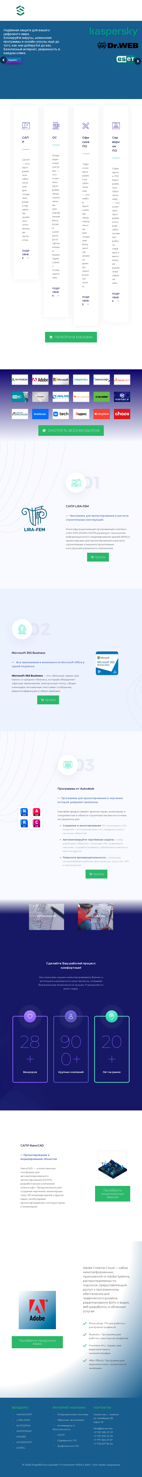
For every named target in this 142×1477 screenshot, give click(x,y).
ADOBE (21, 1436)
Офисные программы (70, 1419)
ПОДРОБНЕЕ (25, 254)
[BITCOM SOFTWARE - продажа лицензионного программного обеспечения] (20, 10)
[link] (20, 380)
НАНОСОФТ (24, 1414)
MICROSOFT (24, 1442)
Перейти (12, 60)
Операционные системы (72, 1414)
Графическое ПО (68, 1446)
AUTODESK (23, 1425)
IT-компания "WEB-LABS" (75, 1464)
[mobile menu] (125, 10)
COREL (20, 1447)
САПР (61, 1434)
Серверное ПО (67, 1440)
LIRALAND (23, 1419)
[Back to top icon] (125, 1470)
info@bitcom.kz (103, 1428)
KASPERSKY (24, 1431)
